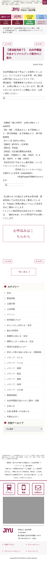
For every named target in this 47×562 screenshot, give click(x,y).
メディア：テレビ (15, 357)
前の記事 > (39, 44)
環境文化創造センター (17, 347)
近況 (9, 293)
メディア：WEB (14, 384)
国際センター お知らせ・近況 (20, 341)
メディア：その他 (15, 390)
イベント (11, 314)
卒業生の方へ (13, 416)
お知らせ (11, 406)
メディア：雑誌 (14, 373)
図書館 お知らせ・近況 (17, 336)
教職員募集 (12, 395)
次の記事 (8, 44)
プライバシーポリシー (12, 551)
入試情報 (11, 309)
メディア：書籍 (14, 379)
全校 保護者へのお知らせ (18, 411)
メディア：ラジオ (15, 363)
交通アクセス (9, 544)
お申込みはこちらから (23, 233)
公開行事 (11, 304)
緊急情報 (11, 298)
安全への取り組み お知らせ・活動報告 (24, 352)
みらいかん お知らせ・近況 (19, 325)
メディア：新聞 (14, 368)
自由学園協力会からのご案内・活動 (23, 400)
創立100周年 (12, 330)
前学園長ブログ (14, 320)
